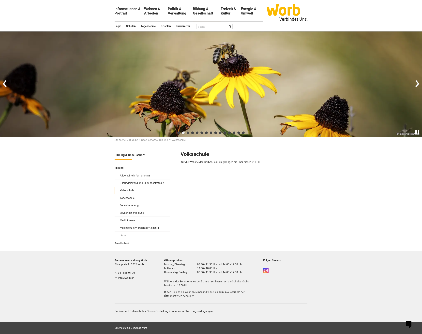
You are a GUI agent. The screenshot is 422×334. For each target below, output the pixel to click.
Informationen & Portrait (127, 11)
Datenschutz (137, 311)
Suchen (230, 26)
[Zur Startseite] (287, 12)
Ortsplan (166, 26)
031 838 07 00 (126, 272)
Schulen (131, 26)
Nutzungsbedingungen (199, 311)
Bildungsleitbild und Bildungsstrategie (142, 183)
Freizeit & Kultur (228, 11)
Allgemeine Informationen (135, 175)
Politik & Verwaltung (177, 11)
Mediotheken (127, 220)
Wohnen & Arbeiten (152, 11)
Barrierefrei (183, 26)
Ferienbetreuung (129, 205)
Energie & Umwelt (248, 11)
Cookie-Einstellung (157, 311)
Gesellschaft (122, 243)
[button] (5, 84)
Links (123, 235)
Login (118, 26)
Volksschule (127, 190)
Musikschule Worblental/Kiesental (140, 227)
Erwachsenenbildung (132, 212)
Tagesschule (148, 26)
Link (257, 162)
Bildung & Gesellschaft (203, 11)
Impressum (177, 311)
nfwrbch (126, 277)
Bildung (119, 168)
